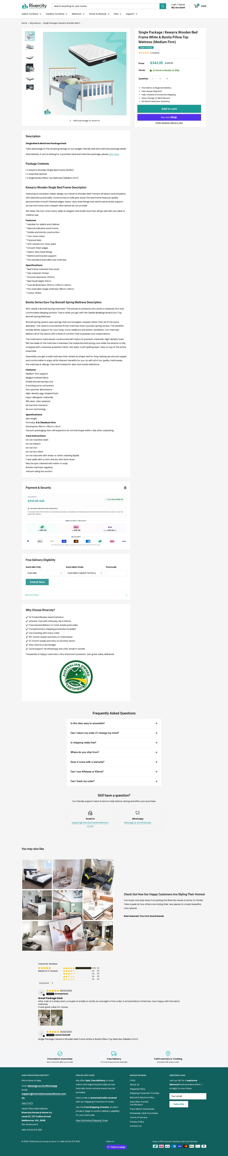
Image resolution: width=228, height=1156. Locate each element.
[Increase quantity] (167, 78)
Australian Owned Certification (139, 1103)
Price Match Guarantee (142, 1109)
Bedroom (77, 13)
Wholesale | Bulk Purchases (144, 1113)
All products (35, 23)
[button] (69, 968)
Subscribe (178, 1104)
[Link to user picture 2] (57, 1018)
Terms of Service (138, 1117)
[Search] (163, 6)
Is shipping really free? (83, 742)
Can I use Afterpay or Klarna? (87, 771)
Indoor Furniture (30, 13)
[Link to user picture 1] (44, 1018)
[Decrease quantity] (153, 78)
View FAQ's (27, 1103)
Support (130, 13)
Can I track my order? (83, 781)
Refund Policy (32, 595)
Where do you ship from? (85, 752)
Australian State (74, 567)
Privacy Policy (137, 1121)
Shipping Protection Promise (144, 1093)
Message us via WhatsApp (137, 822)
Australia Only (33, 567)
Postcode (111, 567)
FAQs (132, 1080)
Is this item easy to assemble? (88, 723)
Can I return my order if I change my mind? (95, 732)
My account (178, 7)
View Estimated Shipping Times (92, 1120)
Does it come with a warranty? (87, 761)
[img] (53, 990)
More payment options (169, 123)
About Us (134, 1084)
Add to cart (169, 109)
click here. (114, 154)
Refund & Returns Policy (142, 1097)
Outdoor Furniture (55, 13)
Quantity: (144, 78)
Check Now (37, 582)
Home (24, 23)
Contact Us (136, 1126)
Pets (116, 13)
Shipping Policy (137, 1088)
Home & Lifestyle (97, 13)
